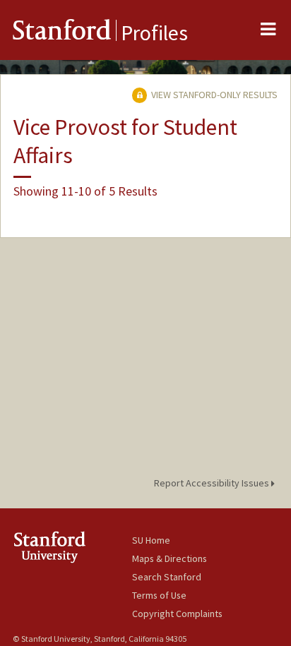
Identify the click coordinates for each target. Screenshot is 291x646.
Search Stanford (166, 576)
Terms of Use (159, 595)
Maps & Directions (169, 558)
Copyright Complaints (177, 613)
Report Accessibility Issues (212, 483)
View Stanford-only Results (213, 94)
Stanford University (72, 547)
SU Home (151, 540)
